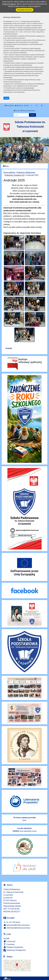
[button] (2, 149)
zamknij (6, 98)
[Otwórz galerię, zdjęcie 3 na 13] (14, 258)
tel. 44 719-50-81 (13, 922)
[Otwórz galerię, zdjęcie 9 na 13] (14, 304)
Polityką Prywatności (9, 4)
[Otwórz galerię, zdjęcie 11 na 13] (14, 319)
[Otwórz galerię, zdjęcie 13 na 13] (24, 335)
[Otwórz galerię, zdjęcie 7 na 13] (14, 289)
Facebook (10, 944)
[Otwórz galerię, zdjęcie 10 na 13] (35, 304)
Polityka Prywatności (14, 947)
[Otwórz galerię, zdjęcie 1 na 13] (14, 243)
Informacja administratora (28, 110)
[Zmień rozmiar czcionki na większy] (36, 105)
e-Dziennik (10, 941)
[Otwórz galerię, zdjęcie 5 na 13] (14, 273)
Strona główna (10, 105)
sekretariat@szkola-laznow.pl (18, 928)
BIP (7, 939)
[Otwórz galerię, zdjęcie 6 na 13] (35, 273)
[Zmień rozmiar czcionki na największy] (41, 105)
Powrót (9, 348)
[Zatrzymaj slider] (24, 160)
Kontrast (17, 110)
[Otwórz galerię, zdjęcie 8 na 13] (35, 289)
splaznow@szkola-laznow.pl (18, 925)
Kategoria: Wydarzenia (26, 172)
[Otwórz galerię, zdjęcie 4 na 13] (35, 258)
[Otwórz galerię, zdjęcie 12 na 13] (35, 319)
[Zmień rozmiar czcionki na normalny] (31, 105)
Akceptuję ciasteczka (24, 10)
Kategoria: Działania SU (15, 175)
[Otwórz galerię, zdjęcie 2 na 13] (35, 243)
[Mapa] (17, 965)
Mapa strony (19, 105)
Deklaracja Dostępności (16, 950)
